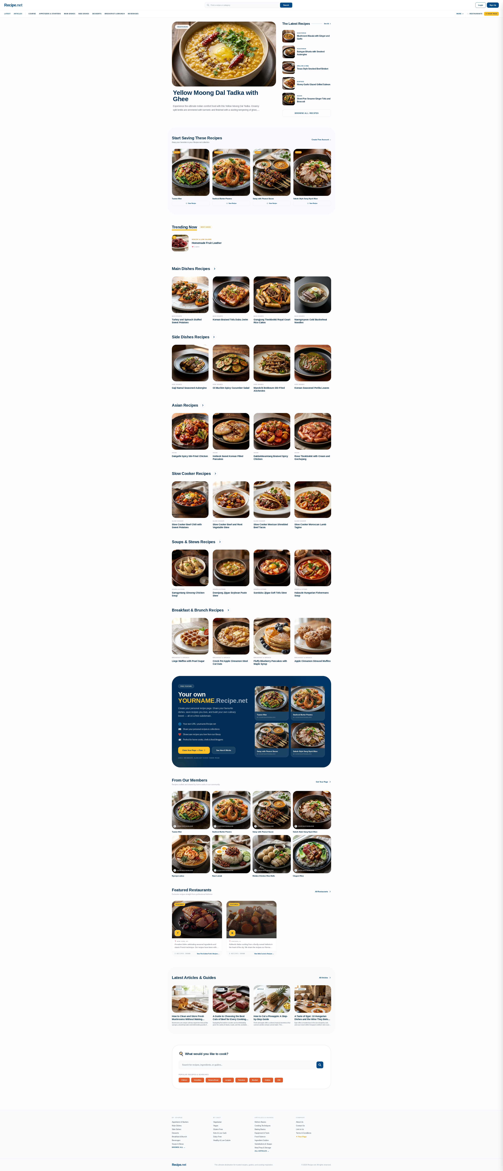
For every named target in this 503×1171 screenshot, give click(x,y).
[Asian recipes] (202, 405)
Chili (278, 1080)
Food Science (260, 1137)
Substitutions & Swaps (263, 1144)
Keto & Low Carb (219, 1133)
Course (32, 14)
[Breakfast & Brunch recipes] (228, 610)
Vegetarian (217, 1122)
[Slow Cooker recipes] (215, 473)
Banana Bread (213, 1080)
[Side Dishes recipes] (213, 337)
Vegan (215, 1126)
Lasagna (228, 1080)
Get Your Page (322, 782)
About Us (299, 1122)
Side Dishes (83, 14)
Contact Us (300, 1126)
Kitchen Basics (260, 1122)
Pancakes (241, 1080)
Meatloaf (255, 1080)
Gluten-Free (218, 1129)
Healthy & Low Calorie (222, 1140)
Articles (18, 14)
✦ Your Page (491, 14)
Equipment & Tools (262, 1133)
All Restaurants (321, 892)
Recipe (179, 1164)
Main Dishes (69, 14)
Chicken (184, 1080)
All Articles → (262, 1151)
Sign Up (493, 5)
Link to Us (300, 1129)
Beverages (133, 14)
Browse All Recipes (307, 113)
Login (480, 5)
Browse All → (178, 1147)
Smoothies (197, 1080)
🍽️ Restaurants (474, 14)
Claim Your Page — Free (192, 750)
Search (286, 5)
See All (326, 24)
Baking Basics (260, 1129)
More (458, 14)
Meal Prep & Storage (263, 1148)
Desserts (97, 14)
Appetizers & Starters (50, 14)
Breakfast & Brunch (115, 14)
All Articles (323, 978)
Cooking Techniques (262, 1126)
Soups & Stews (178, 1144)
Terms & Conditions (303, 1133)
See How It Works (223, 750)
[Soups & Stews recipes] (219, 541)
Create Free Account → (321, 140)
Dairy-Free (217, 1137)
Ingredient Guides (262, 1140)
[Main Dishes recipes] (214, 268)
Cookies (267, 1080)
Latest (7, 14)
